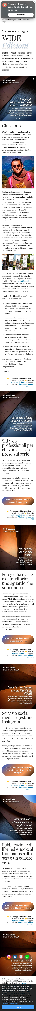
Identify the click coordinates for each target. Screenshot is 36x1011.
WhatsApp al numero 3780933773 (26, 385)
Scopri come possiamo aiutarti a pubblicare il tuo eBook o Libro (18, 906)
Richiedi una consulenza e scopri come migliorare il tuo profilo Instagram (18, 770)
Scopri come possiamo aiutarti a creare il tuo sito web (18, 500)
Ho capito (18, 1007)
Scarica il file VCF (21, 14)
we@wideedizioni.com (19, 382)
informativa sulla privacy (10, 1003)
